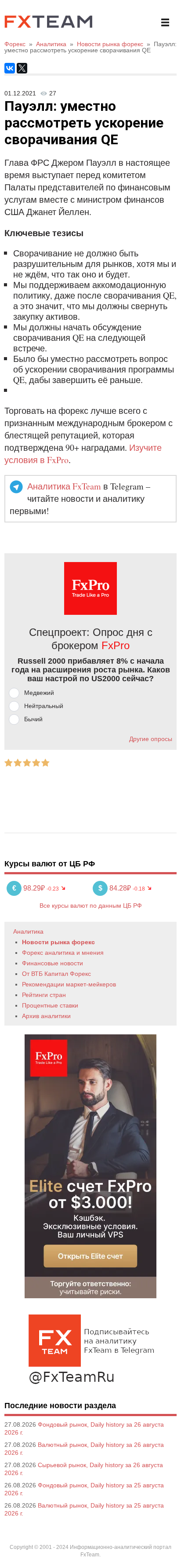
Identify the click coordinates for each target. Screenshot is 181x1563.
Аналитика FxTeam (64, 486)
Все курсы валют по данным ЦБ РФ (91, 905)
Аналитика (28, 931)
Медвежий (39, 692)
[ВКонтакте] (9, 68)
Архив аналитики (46, 1015)
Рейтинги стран (44, 994)
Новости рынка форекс (58, 942)
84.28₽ (115, 888)
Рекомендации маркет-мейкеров (69, 984)
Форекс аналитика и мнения (63, 952)
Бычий (33, 719)
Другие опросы (150, 738)
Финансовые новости (52, 963)
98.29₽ (29, 888)
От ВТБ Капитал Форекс (56, 973)
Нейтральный (43, 705)
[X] (22, 68)
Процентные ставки (50, 1005)
